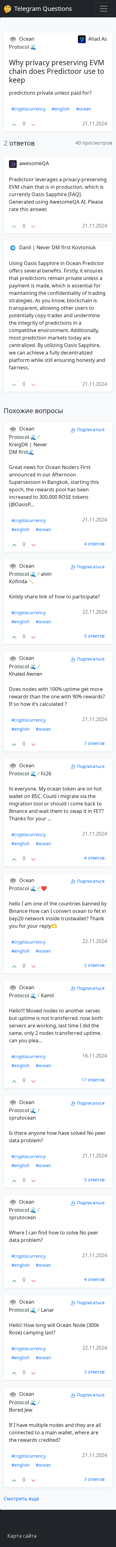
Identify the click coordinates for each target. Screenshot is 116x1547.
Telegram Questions (42, 8)
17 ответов (93, 1080)
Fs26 (46, 773)
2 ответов (94, 965)
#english (61, 109)
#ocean (83, 109)
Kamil (47, 995)
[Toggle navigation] (103, 8)
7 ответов (94, 743)
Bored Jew (20, 1409)
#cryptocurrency (28, 109)
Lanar (47, 1309)
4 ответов (94, 544)
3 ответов (94, 1479)
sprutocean (22, 1117)
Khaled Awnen (25, 673)
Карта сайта (22, 1535)
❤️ (44, 888)
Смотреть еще (21, 1498)
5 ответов (94, 636)
